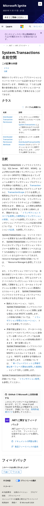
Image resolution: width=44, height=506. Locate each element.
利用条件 (5, 502)
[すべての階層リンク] (4, 46)
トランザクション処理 (29, 378)
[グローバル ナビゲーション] (2, 26)
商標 (13, 502)
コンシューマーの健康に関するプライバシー (19, 499)
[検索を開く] (30, 26)
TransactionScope (16, 192)
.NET (10, 45)
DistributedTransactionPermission (8, 119)
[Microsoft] (22, 26)
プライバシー (13, 495)
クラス (6, 68)
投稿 (3, 495)
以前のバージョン (21, 492)
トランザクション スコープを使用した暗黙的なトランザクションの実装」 (21, 216)
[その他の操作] (40, 46)
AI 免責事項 (6, 492)
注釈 (5, 71)
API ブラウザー (21, 45)
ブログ (33, 492)
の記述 (11, 229)
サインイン (37, 26)
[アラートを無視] (40, 4)
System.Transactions (27, 124)
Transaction (35, 185)
